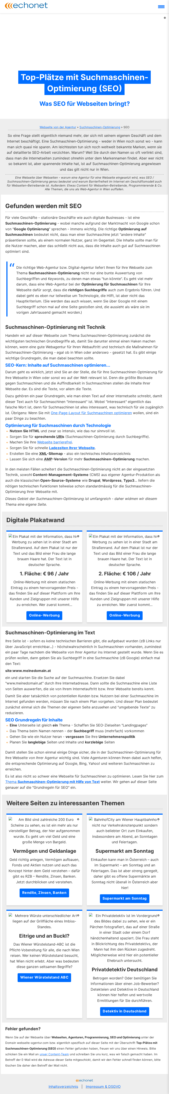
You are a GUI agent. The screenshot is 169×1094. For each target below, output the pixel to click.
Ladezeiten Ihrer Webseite (72, 448)
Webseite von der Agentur (58, 127)
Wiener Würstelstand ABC (44, 977)
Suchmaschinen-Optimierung (99, 127)
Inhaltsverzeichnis (63, 1086)
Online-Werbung (44, 615)
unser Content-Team (54, 1054)
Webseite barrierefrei (54, 442)
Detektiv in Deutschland (125, 1011)
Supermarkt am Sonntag (125, 898)
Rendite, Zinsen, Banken (44, 892)
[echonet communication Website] (84, 1081)
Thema (52, 781)
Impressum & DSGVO (103, 1086)
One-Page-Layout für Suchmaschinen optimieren (91, 413)
